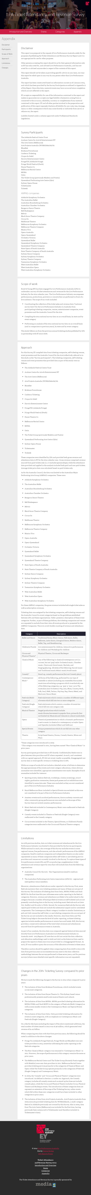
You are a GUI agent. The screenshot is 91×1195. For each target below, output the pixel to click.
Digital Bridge (48, 1150)
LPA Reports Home (45, 1153)
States (44, 32)
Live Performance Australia (87, 3)
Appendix (78, 32)
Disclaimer (6, 45)
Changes (5, 68)
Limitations (6, 63)
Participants (6, 49)
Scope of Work (7, 54)
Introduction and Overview (20, 32)
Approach (5, 59)
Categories (60, 32)
